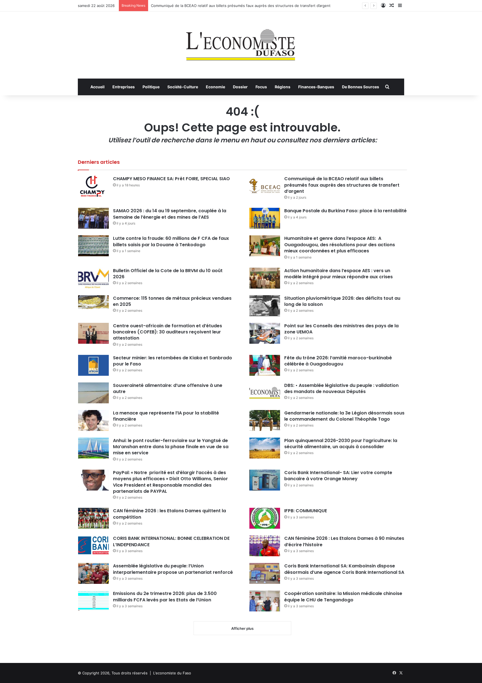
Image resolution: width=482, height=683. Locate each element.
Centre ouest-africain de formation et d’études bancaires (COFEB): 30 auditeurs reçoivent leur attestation (167, 332)
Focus (261, 86)
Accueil (97, 86)
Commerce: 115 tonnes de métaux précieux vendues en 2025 (172, 301)
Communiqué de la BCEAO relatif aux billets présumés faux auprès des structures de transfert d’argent (241, 5)
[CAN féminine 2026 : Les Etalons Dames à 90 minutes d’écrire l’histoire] (264, 545)
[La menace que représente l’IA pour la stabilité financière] (93, 420)
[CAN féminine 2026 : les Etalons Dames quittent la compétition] (93, 518)
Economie (215, 86)
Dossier (240, 86)
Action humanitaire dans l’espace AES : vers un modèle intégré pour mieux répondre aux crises (338, 273)
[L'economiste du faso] (241, 42)
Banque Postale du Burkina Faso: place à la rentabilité (345, 211)
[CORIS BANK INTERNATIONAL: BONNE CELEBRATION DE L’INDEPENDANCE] (93, 545)
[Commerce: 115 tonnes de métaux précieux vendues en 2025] (93, 302)
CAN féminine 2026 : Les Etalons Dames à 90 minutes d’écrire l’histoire (344, 541)
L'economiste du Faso (172, 673)
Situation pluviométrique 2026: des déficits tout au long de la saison (342, 301)
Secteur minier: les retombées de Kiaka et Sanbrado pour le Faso (172, 361)
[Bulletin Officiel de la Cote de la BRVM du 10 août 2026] (93, 278)
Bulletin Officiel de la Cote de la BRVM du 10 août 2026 (168, 273)
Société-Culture (182, 86)
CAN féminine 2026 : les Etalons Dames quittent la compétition (169, 514)
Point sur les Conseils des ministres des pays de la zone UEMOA (341, 329)
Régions (282, 86)
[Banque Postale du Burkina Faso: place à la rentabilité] (264, 218)
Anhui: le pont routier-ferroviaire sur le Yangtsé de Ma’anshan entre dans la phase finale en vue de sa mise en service (170, 446)
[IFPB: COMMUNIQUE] (264, 518)
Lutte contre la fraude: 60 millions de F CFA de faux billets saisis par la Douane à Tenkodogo (171, 241)
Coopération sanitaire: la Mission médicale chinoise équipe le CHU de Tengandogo (343, 596)
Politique (151, 86)
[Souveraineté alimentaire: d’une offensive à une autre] (93, 392)
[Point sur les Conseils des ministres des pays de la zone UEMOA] (264, 333)
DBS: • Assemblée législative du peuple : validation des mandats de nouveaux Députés (341, 388)
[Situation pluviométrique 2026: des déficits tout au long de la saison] (264, 305)
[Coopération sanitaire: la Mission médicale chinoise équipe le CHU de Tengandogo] (264, 601)
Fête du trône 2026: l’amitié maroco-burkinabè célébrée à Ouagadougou (338, 361)
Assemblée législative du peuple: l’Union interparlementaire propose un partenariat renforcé (173, 569)
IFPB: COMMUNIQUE (305, 511)
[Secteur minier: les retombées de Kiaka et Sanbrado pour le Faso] (93, 365)
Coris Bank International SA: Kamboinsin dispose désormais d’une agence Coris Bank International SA (344, 569)
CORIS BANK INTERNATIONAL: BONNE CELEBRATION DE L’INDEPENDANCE (171, 541)
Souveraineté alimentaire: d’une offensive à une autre (167, 388)
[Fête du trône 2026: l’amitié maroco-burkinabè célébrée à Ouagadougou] (264, 365)
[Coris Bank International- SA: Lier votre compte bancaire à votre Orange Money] (264, 480)
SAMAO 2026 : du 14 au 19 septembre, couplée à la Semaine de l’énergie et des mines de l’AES (169, 214)
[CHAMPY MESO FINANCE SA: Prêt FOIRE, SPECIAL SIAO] (93, 186)
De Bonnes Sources (360, 86)
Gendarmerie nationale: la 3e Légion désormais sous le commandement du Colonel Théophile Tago (344, 416)
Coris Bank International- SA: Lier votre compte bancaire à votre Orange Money (338, 475)
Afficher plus (242, 628)
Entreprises (123, 86)
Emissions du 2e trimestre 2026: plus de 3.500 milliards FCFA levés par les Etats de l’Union (165, 596)
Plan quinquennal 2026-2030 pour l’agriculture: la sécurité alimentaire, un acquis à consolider (340, 443)
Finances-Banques (316, 86)
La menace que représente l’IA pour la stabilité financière (166, 416)
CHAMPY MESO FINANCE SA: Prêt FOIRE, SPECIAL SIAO (171, 178)
